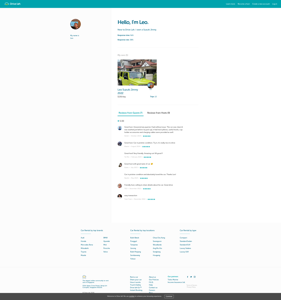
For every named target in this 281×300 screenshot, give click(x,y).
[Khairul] (120, 144)
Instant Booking (136, 290)
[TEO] (120, 186)
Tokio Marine (173, 280)
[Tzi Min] (120, 154)
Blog (151, 293)
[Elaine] (120, 165)
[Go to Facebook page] (187, 276)
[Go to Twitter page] (191, 276)
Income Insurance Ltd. (176, 282)
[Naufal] (120, 175)
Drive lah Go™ (136, 288)
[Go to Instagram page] (195, 276)
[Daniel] (120, 128)
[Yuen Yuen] (120, 196)
